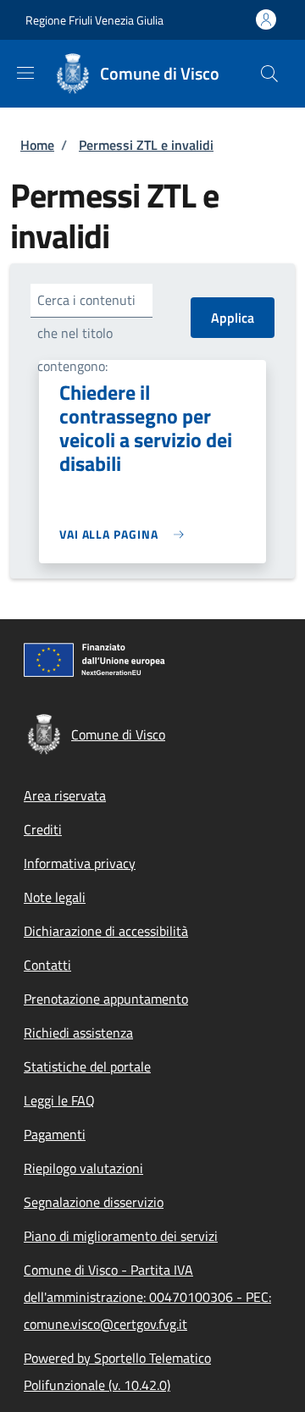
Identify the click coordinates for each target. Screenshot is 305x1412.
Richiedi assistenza (78, 1032)
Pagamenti (55, 1134)
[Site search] (269, 74)
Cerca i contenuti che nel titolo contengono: (86, 333)
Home (37, 145)
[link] (125, 534)
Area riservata (65, 795)
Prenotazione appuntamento (106, 998)
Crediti (43, 829)
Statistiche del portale (87, 1066)
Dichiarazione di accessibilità (106, 931)
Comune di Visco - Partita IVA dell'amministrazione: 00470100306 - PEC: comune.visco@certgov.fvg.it (147, 1297)
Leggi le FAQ (59, 1100)
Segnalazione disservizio (94, 1202)
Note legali (55, 897)
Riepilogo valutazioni (83, 1168)
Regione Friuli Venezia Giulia (94, 20)
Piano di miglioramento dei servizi (121, 1236)
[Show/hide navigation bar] (25, 73)
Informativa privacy (80, 863)
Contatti (47, 965)
